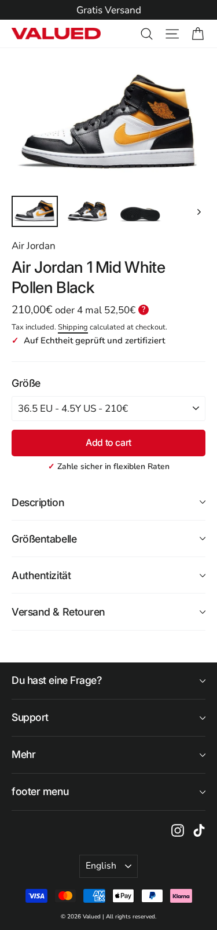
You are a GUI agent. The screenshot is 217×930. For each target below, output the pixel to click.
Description (38, 502)
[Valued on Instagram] (177, 829)
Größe (26, 383)
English (101, 865)
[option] (108, 10)
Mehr (23, 754)
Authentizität (41, 575)
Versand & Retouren (58, 612)
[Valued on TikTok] (199, 829)
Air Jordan (34, 245)
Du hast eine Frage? (57, 680)
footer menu (40, 791)
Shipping (73, 327)
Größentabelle (44, 539)
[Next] (198, 212)
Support (30, 717)
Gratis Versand (108, 10)
